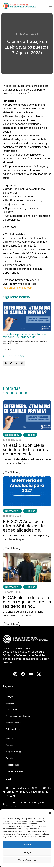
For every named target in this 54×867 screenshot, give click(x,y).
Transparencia (12, 709)
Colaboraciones (13, 729)
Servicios (10, 703)
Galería (9, 758)
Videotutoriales (12, 765)
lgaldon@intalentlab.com (17, 287)
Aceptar (27, 844)
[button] (49, 813)
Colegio (9, 696)
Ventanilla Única (13, 722)
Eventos (9, 745)
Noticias (30, 434)
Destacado (11, 434)
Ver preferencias (27, 860)
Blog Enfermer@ (13, 751)
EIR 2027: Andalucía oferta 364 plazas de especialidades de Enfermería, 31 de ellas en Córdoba (26, 530)
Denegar (27, 852)
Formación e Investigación (18, 716)
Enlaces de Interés (14, 771)
